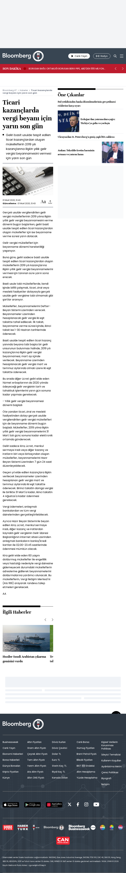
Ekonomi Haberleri (13, 754)
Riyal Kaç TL (58, 771)
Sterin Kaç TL (59, 765)
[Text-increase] (43, 201)
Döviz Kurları (59, 742)
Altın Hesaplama (86, 771)
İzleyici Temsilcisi (111, 754)
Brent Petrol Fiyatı (86, 754)
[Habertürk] (8, 827)
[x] (70, 805)
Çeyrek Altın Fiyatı (37, 754)
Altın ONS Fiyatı (35, 777)
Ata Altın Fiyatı (35, 771)
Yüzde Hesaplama (87, 777)
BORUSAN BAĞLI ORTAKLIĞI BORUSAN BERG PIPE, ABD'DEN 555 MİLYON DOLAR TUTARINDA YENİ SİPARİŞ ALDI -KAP (66, 68)
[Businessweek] (82, 827)
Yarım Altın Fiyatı (36, 765)
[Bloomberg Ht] (54, 827)
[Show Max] (120, 827)
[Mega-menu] (121, 56)
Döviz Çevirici (59, 748)
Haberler (24, 90)
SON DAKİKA (12, 68)
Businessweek (10, 742)
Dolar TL (56, 754)
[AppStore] (11, 805)
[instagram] (86, 805)
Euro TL (56, 760)
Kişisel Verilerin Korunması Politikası (109, 745)
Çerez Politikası (109, 772)
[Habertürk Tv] (23, 827)
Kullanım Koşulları (111, 760)
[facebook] (78, 805)
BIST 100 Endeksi (85, 765)
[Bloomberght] (23, 56)
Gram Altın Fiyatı (36, 748)
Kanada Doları (60, 777)
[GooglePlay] (32, 805)
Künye (6, 777)
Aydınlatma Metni (111, 766)
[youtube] (96, 805)
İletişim (105, 784)
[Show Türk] (112, 827)
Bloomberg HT (10, 90)
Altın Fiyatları (34, 742)
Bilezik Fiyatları (85, 760)
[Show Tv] (102, 827)
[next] (122, 68)
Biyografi (106, 778)
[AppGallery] (54, 805)
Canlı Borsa (83, 742)
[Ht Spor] (35, 827)
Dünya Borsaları (11, 765)
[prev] (115, 68)
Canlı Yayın (9, 748)
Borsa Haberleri (11, 760)
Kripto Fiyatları (11, 771)
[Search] (115, 56)
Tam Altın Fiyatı (36, 760)
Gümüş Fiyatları (85, 748)
